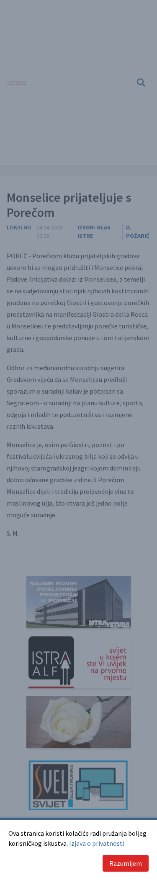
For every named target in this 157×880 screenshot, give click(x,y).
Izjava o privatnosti (96, 843)
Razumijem (125, 863)
